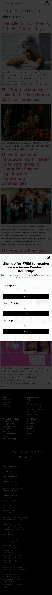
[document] (26, 297)
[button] (48, 257)
